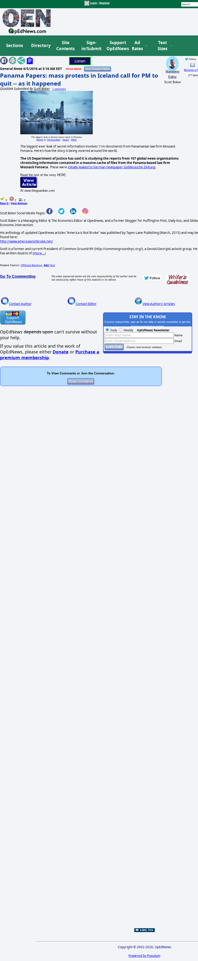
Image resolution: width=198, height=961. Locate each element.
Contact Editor (86, 304)
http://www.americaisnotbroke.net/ (26, 241)
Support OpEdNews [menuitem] (115, 46)
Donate (61, 352)
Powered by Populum (144, 956)
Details (66, 139)
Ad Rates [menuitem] (137, 46)
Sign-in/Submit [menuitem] (90, 46)
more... (39, 253)
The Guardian (53, 139)
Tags (49, 265)
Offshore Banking (31, 265)
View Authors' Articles (158, 304)
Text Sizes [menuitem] (162, 46)
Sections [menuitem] (14, 45)
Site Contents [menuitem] (65, 46)
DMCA (74, 139)
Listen (80, 61)
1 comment (59, 89)
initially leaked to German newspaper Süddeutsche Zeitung (111, 167)
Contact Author (20, 304)
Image (40, 139)
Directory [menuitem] (40, 45)
